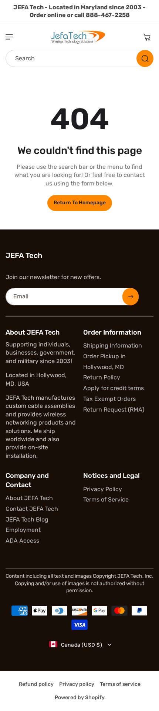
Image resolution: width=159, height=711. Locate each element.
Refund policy (36, 684)
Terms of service (120, 684)
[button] (13, 37)
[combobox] (79, 58)
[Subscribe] (130, 296)
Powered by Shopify (80, 697)
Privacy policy (76, 684)
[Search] (144, 58)
